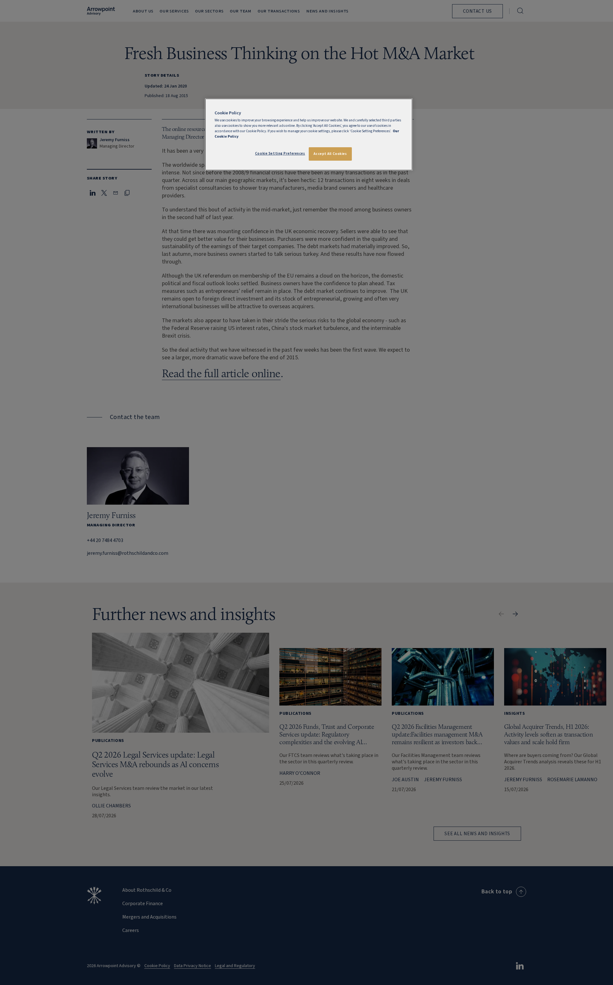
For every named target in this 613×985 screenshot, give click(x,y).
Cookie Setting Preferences (280, 153)
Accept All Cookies (330, 154)
